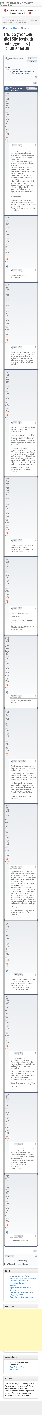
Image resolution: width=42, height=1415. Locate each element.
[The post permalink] (15, 145)
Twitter (17, 28)
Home (6, 18)
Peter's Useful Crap (17, 1367)
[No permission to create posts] (35, 83)
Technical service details (19, 1281)
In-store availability (17, 1283)
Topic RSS (33, 88)
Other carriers (15, 1290)
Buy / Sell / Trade (16, 1295)
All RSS (10, 1256)
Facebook (9, 28)
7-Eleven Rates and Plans (19, 1276)
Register (33, 61)
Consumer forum (15, 69)
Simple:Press (20, 1260)
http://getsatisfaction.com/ (21, 885)
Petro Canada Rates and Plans (21, 1297)
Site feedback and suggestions (23, 71)
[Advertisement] (21, 1330)
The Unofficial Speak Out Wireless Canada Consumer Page (16, 4)
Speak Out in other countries (20, 1288)
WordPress (14, 1369)
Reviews (13, 1285)
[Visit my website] (7, 266)
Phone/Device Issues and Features (23, 1278)
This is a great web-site (22, 73)
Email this (26, 28)
